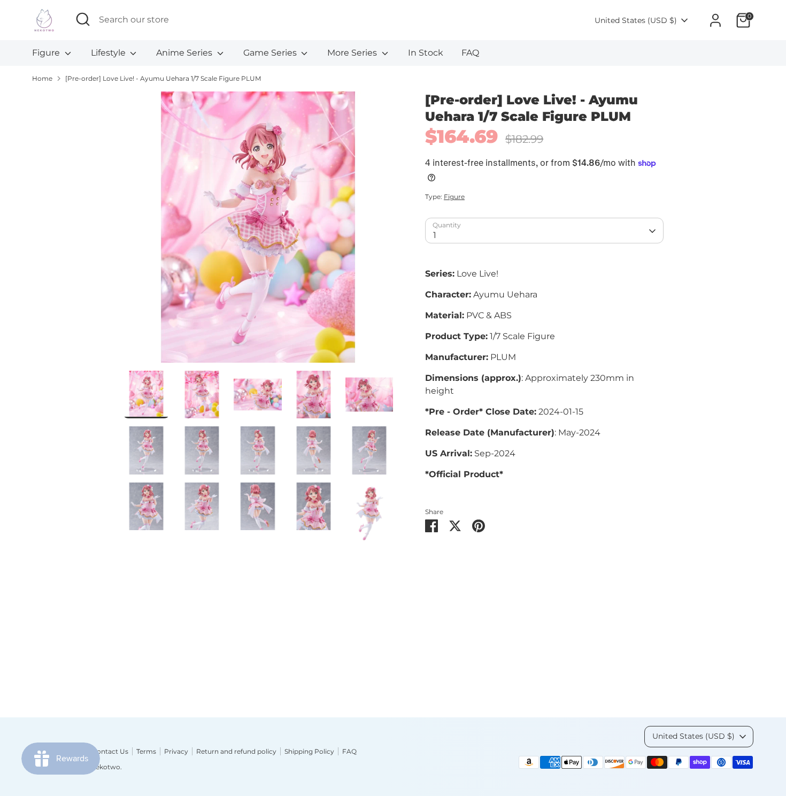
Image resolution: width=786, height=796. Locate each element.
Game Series (271, 53)
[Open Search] (83, 19)
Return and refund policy (236, 751)
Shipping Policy (309, 751)
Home (42, 78)
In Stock (425, 53)
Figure (47, 53)
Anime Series (185, 53)
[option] (258, 231)
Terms (146, 751)
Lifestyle (109, 53)
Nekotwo (105, 767)
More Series (353, 53)
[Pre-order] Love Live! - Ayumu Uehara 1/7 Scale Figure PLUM (163, 78)
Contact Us (110, 751)
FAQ (470, 53)
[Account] (715, 20)
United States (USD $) (636, 20)
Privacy (176, 751)
